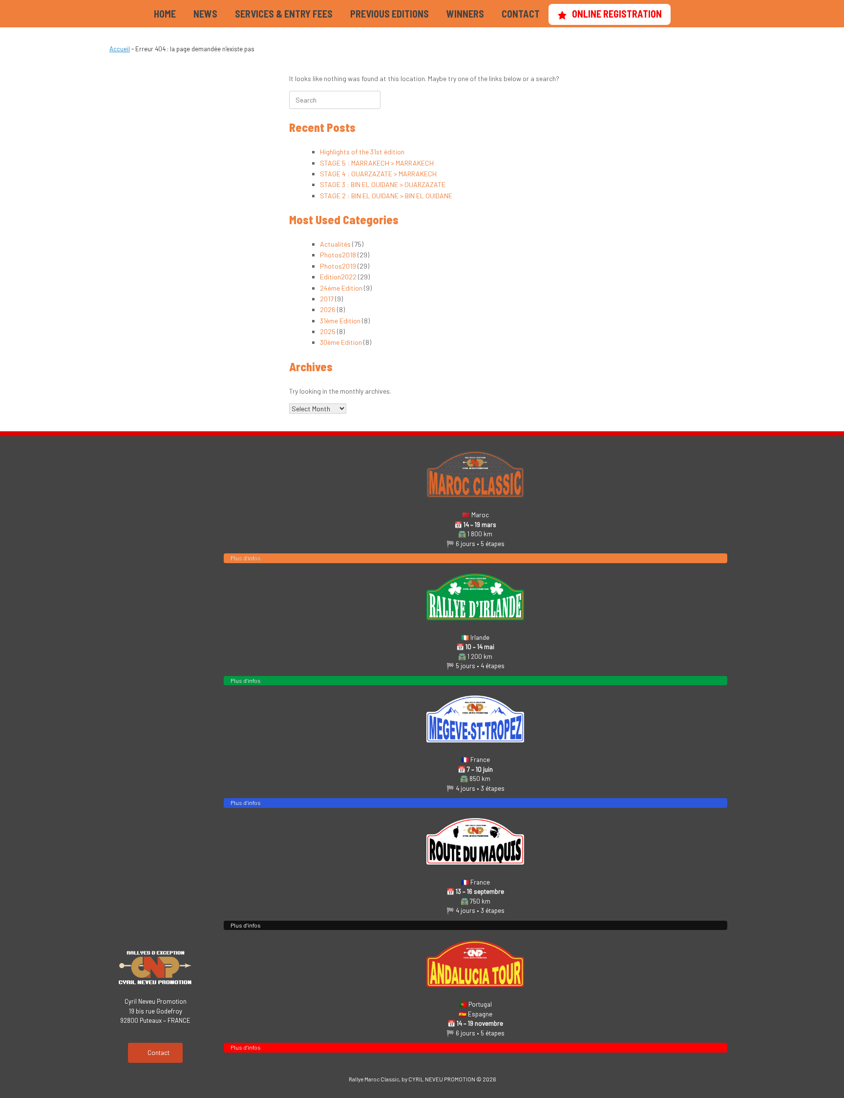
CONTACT (521, 14)
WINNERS (465, 14)
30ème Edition (341, 342)
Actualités (335, 244)
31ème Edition (340, 321)
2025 (328, 331)
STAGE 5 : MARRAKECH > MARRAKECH (377, 163)
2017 (327, 299)
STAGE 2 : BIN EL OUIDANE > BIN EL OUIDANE (386, 195)
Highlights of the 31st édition (362, 152)
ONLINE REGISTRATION (617, 14)
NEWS (205, 14)
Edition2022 (338, 277)
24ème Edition (341, 288)
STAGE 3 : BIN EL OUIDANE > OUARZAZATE (382, 184)
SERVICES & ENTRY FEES (284, 14)
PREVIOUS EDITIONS (389, 14)
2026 (328, 309)
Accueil (119, 49)
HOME (165, 14)
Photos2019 (338, 266)
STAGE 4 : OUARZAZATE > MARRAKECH (378, 173)
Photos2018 (338, 255)
